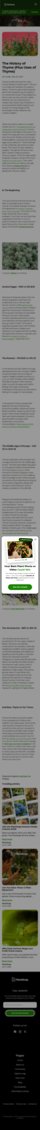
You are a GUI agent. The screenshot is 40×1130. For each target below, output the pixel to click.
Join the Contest (20, 587)
